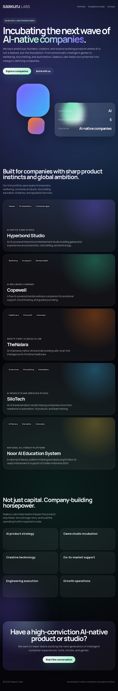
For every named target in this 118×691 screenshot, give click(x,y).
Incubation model (96, 6)
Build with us (43, 71)
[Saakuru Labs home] (16, 6)
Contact (111, 6)
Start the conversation (59, 659)
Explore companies (17, 71)
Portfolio (81, 6)
